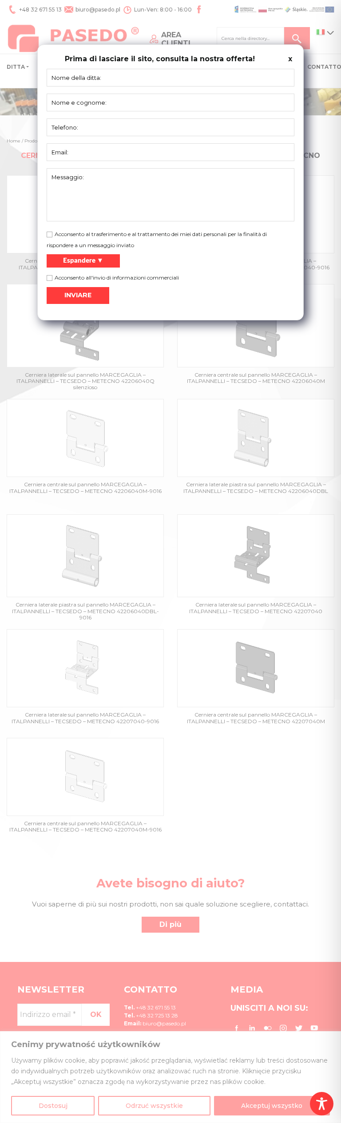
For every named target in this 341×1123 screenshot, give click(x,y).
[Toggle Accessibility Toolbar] (321, 1103)
